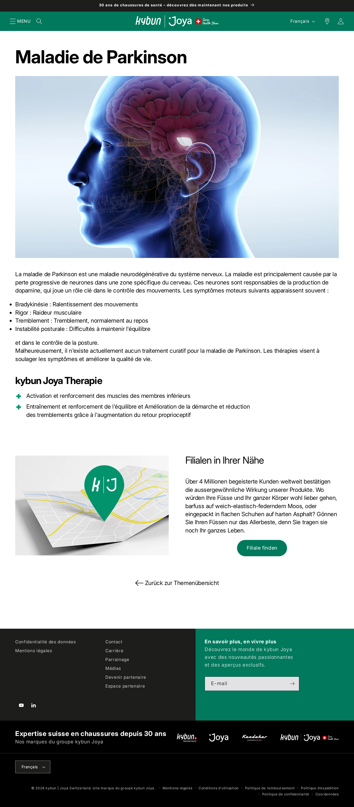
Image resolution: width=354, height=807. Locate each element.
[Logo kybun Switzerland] (187, 737)
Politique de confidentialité (285, 794)
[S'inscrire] (292, 684)
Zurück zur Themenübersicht (182, 582)
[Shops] (324, 21)
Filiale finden (262, 548)
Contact (114, 641)
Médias (113, 668)
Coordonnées (327, 794)
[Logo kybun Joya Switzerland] (309, 737)
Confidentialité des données (45, 641)
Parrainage (117, 659)
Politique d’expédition (320, 788)
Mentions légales (33, 650)
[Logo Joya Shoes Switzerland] (218, 737)
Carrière (114, 650)
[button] (12, 21)
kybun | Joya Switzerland (68, 788)
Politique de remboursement (270, 788)
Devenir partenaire (125, 677)
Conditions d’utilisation (219, 788)
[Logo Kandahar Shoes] (254, 737)
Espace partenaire (125, 686)
